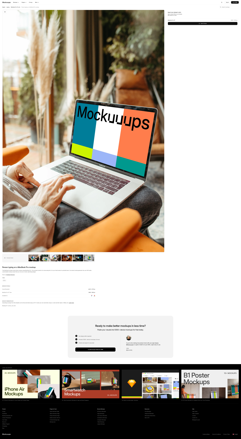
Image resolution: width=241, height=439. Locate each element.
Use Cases (4, 419)
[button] (16, 2)
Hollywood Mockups (149, 413)
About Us (4, 422)
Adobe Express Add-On (55, 417)
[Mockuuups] (6, 2)
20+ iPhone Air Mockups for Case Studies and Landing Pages (15, 400)
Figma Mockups (100, 413)
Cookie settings (206, 434)
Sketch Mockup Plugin (54, 413)
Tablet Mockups (100, 422)
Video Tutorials (195, 413)
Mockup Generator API (7, 415)
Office (4, 280)
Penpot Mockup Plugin (55, 415)
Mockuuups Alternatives (150, 415)
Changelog (4, 426)
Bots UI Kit (147, 417)
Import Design (204, 23)
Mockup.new (52, 422)
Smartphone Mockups (102, 417)
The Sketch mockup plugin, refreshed (130, 400)
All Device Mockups (101, 411)
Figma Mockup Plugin (54, 411)
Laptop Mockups (101, 424)
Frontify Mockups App (54, 419)
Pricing (30, 2)
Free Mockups (148, 411)
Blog (3, 428)
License (194, 415)
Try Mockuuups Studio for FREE (95, 349)
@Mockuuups (129, 344)
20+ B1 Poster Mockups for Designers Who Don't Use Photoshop (195, 400)
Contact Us (194, 417)
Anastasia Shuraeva (10, 274)
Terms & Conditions (216, 434)
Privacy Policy (226, 434)
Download (4, 413)
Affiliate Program (6, 424)
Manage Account (196, 419)
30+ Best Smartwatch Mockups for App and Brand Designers (75, 400)
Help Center (194, 411)
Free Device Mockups (102, 415)
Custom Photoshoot (6, 417)
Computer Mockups (101, 419)
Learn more (71, 302)
